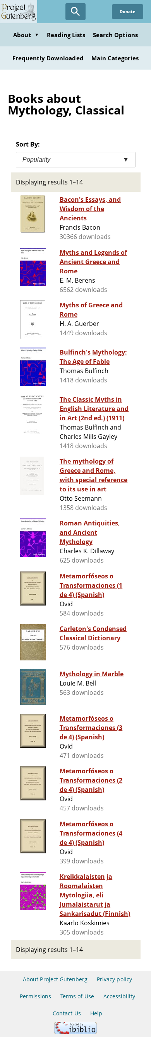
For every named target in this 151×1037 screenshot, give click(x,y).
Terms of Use (77, 996)
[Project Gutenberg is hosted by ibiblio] (75, 1032)
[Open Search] (75, 11)
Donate (128, 11)
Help (96, 1013)
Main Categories (115, 58)
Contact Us (67, 1013)
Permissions (35, 996)
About (26, 35)
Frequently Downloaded (48, 58)
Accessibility (119, 996)
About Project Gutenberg (55, 979)
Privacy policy (114, 979)
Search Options (115, 35)
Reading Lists (66, 35)
